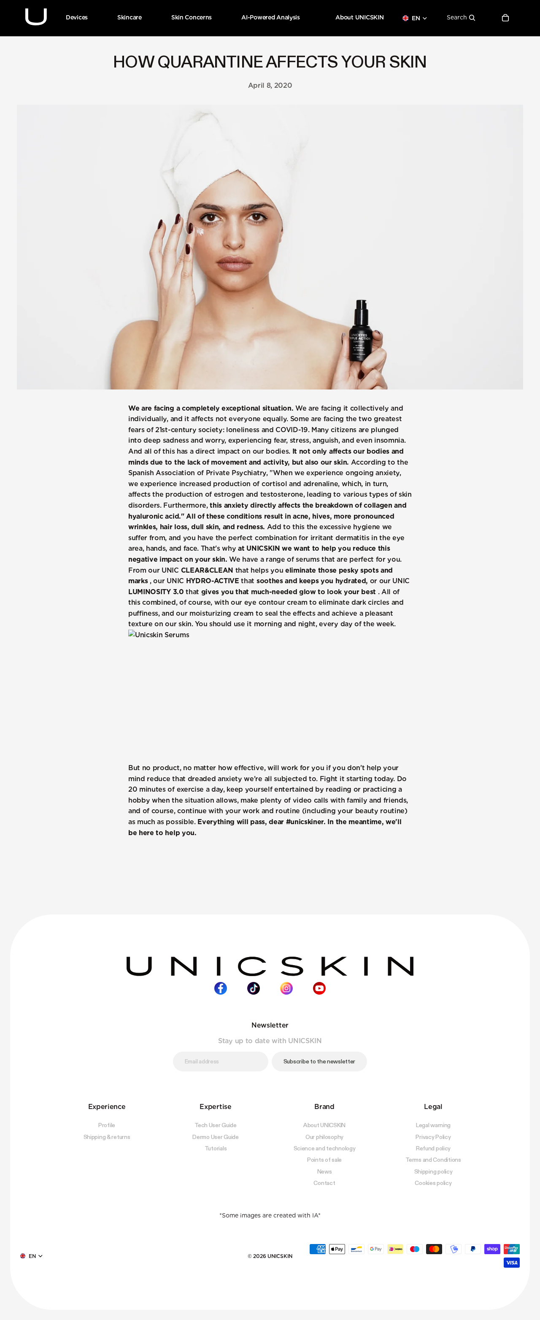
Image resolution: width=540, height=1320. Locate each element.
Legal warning (433, 1125)
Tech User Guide (215, 1125)
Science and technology (325, 1148)
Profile (106, 1125)
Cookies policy (433, 1183)
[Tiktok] (253, 988)
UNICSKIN (279, 1255)
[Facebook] (220, 988)
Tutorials (216, 1148)
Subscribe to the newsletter (319, 1061)
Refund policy (433, 1148)
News (324, 1171)
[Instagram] (286, 988)
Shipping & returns (107, 1136)
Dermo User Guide (215, 1136)
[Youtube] (319, 988)
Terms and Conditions (433, 1160)
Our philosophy (324, 1136)
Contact (324, 1183)
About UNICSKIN (324, 1125)
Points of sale (324, 1160)
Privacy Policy (433, 1136)
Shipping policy (433, 1171)
